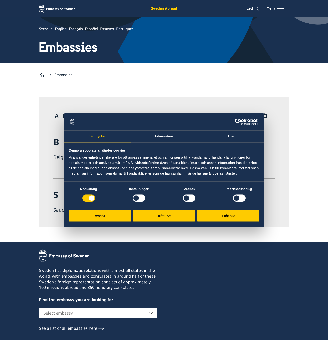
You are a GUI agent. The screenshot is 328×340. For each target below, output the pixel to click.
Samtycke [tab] (97, 136)
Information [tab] (164, 136)
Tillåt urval (164, 216)
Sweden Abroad (164, 8)
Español (91, 28)
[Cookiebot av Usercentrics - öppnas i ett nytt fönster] (239, 121)
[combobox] (98, 313)
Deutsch (107, 28)
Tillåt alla (228, 216)
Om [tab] (231, 136)
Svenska (46, 28)
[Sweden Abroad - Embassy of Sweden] (61, 8)
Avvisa (100, 216)
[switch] (139, 198)
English (61, 28)
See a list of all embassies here (68, 328)
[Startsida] (43, 75)
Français (76, 28)
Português (125, 28)
